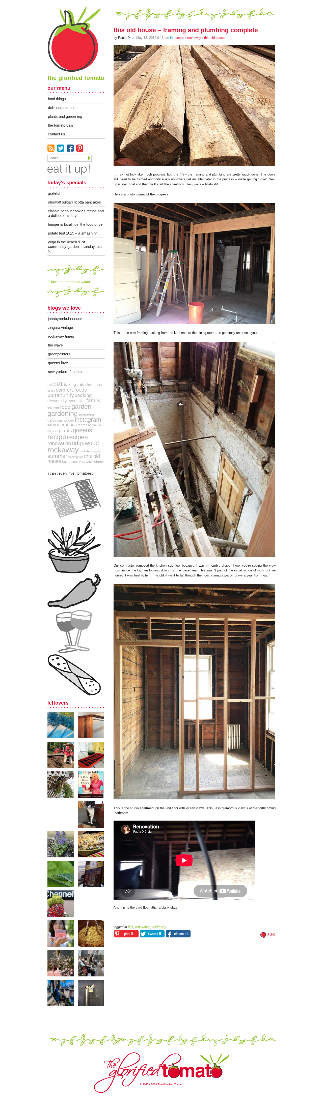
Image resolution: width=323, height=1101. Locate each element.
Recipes (77, 437)
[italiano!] (74, 499)
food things (57, 99)
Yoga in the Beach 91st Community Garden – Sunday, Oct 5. (75, 246)
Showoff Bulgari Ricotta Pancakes (74, 202)
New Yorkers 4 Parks (65, 371)
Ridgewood (85, 443)
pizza (54, 431)
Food (65, 407)
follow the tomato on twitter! (69, 282)
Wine (89, 462)
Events (73, 400)
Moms (82, 425)
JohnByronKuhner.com (66, 318)
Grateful (54, 193)
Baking (70, 384)
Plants (65, 430)
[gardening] (74, 547)
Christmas (93, 384)
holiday (68, 420)
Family (93, 400)
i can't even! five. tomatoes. (70, 473)
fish (49, 407)
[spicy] (74, 591)
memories (67, 424)
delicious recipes (61, 107)
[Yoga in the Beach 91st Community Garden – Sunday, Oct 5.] (62, 725)
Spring (97, 451)
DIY (64, 400)
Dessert (54, 401)
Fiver (55, 407)
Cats (80, 385)
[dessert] (74, 675)
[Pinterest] (79, 148)
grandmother (86, 414)
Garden (81, 406)
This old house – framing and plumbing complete (186, 30)
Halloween (54, 420)
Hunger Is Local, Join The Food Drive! (75, 224)
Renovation (59, 443)
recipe (56, 437)
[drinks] (74, 631)
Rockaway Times (61, 336)
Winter (98, 461)
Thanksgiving (75, 456)
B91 (58, 384)
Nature (92, 425)
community (60, 395)
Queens (179, 38)
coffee (51, 390)
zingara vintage (60, 327)
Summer (57, 456)
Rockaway (194, 38)
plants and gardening (65, 116)
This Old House (214, 38)
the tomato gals (60, 125)
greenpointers (59, 354)
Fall (83, 400)
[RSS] (51, 148)
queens (82, 430)
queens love (58, 363)
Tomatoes (70, 461)
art (49, 384)
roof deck (86, 451)
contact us (56, 134)
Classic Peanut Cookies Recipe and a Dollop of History (76, 213)
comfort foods (71, 390)
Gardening (62, 413)
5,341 (271, 935)
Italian (51, 425)
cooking (83, 395)
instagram (88, 419)
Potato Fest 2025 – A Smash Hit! (73, 233)
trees (82, 461)
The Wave (55, 345)
